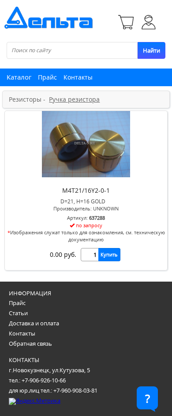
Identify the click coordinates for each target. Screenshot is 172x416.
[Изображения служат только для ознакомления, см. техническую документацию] (86, 175)
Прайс (47, 77)
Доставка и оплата (34, 323)
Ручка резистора (74, 99)
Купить (109, 254)
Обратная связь (30, 343)
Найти (151, 50)
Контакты (78, 77)
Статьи (18, 313)
